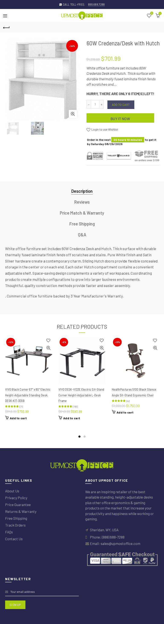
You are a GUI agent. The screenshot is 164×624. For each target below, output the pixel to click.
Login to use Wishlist (104, 129)
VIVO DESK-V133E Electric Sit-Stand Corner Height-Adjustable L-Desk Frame (81, 395)
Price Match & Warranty (82, 212)
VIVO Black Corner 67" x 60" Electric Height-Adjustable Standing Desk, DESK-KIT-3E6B (28, 395)
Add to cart (121, 104)
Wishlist (151, 13)
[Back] (6, 27)
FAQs (9, 532)
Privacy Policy (16, 498)
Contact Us (14, 539)
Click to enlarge (73, 114)
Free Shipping (82, 223)
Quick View (48, 348)
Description (82, 191)
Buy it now (120, 118)
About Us (12, 491)
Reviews (82, 202)
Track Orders (15, 525)
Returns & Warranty (21, 511)
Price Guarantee (18, 504)
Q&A (82, 234)
